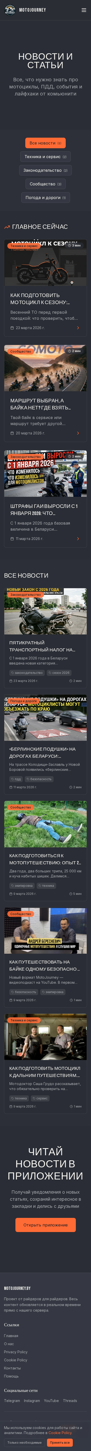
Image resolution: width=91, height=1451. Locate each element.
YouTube (51, 1400)
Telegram (12, 1400)
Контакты (12, 1368)
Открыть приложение (46, 1224)
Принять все (60, 1442)
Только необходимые (24, 1442)
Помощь (11, 1376)
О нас (9, 1344)
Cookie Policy (15, 1360)
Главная (11, 1336)
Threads (70, 1400)
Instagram (32, 1400)
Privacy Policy (16, 1352)
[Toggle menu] (84, 10)
